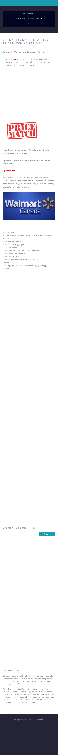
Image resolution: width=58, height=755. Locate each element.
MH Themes (40, 719)
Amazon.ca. (36, 697)
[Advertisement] (29, 93)
